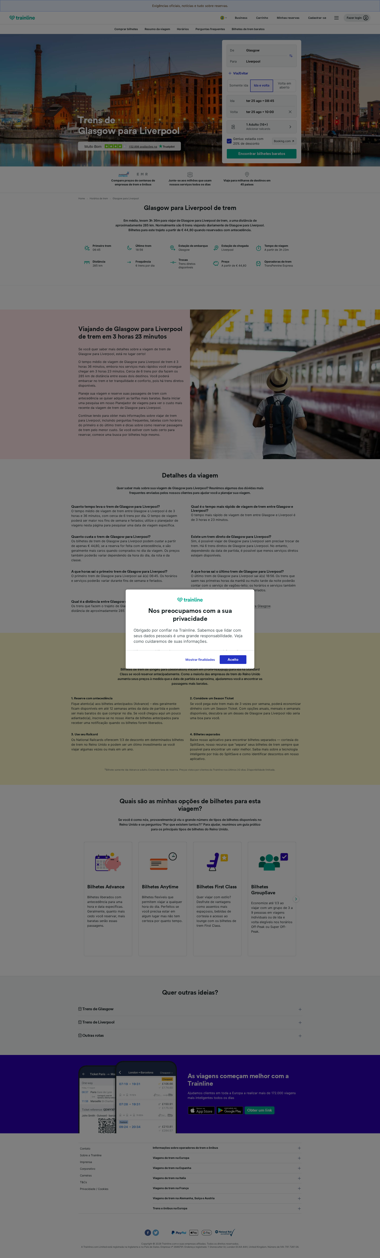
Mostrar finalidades (200, 660)
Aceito (233, 659)
